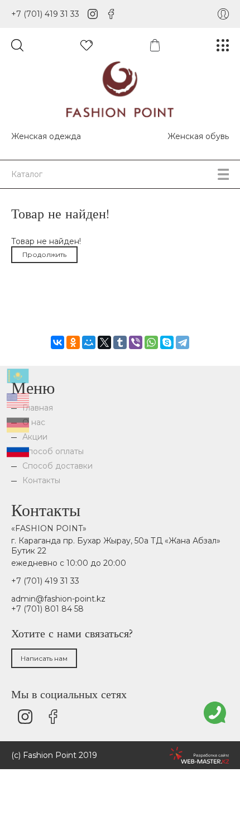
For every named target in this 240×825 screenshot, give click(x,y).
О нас (33, 422)
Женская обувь (198, 136)
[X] (104, 342)
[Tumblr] (120, 342)
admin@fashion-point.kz (58, 599)
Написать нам (44, 658)
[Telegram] (182, 342)
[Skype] (167, 342)
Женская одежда (46, 136)
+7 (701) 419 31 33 (45, 14)
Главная (37, 408)
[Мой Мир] (88, 342)
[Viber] (135, 342)
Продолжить (44, 254)
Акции (34, 437)
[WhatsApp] (151, 342)
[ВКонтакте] (57, 342)
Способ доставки (57, 466)
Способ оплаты (53, 451)
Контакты (41, 480)
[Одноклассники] (73, 342)
